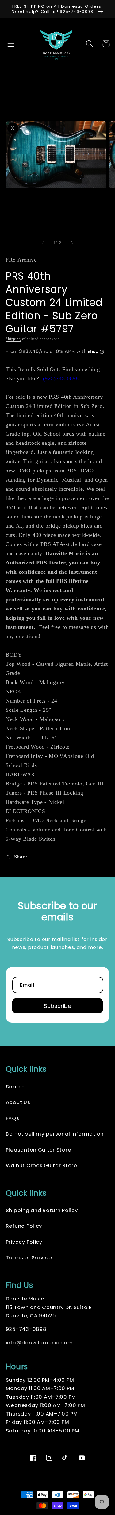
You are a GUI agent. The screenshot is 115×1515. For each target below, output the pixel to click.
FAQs (12, 1118)
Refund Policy (24, 1226)
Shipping (13, 339)
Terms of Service (29, 1257)
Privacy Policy (24, 1242)
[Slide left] (42, 243)
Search (15, 1086)
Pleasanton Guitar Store (38, 1149)
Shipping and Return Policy (42, 1210)
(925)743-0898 (61, 378)
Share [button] (20, 857)
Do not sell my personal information (55, 1133)
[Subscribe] (57, 1005)
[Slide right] (72, 243)
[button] (9, 44)
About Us (18, 1102)
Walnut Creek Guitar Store (41, 1165)
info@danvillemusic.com (39, 1342)
